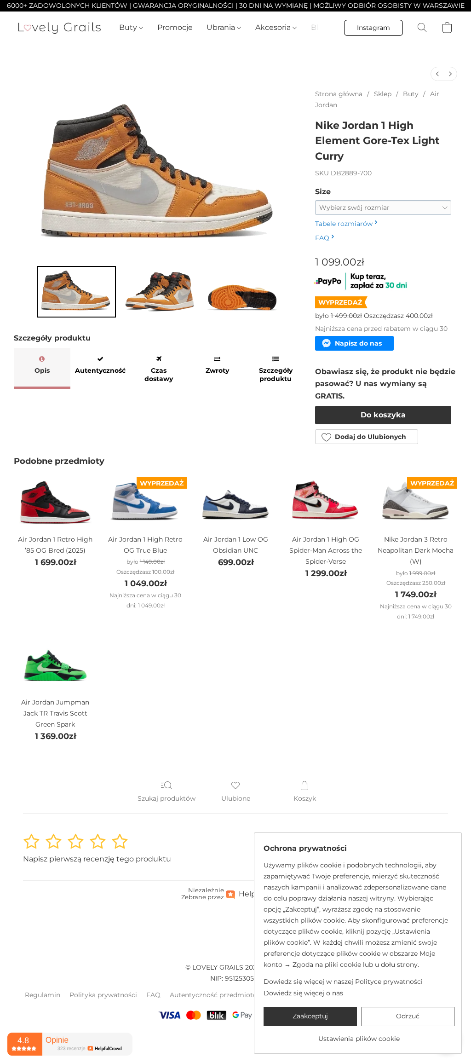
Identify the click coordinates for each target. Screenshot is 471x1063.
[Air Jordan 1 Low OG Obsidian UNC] (235, 501)
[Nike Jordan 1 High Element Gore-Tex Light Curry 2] (241, 292)
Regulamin (42, 995)
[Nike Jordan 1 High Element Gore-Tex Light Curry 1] (159, 292)
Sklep (382, 94)
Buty (129, 27)
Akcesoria (274, 27)
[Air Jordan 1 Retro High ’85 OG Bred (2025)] (55, 501)
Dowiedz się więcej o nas (303, 993)
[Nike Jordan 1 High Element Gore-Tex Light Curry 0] (76, 292)
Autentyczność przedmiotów (216, 995)
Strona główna (338, 94)
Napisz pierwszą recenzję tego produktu (97, 859)
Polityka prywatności (103, 995)
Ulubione (235, 798)
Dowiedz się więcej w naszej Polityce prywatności (343, 981)
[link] (359, 1035)
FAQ (153, 995)
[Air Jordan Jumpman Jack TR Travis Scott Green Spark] (55, 663)
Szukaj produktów (166, 798)
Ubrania (222, 27)
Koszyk (304, 798)
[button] (59, 27)
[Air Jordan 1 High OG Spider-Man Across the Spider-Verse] (325, 501)
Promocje (175, 27)
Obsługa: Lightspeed (235, 1038)
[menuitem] (437, 74)
